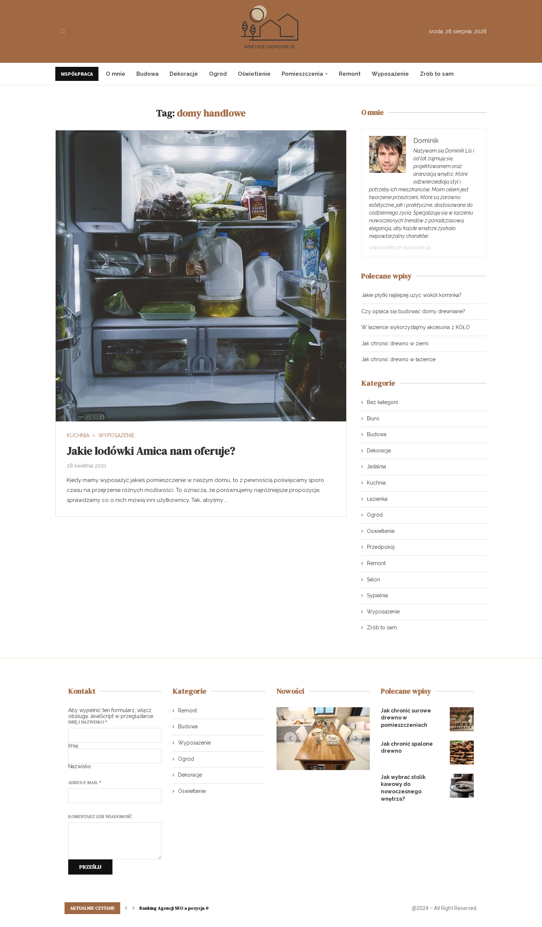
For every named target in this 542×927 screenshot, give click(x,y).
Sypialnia (377, 595)
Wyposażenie (390, 74)
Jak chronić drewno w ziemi (394, 343)
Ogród (218, 74)
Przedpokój (381, 547)
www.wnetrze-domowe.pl (400, 247)
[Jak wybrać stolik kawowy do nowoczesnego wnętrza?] (462, 786)
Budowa (147, 74)
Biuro (373, 418)
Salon (373, 579)
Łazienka (377, 499)
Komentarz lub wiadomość (100, 817)
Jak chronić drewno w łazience (398, 359)
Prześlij (90, 866)
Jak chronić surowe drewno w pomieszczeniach (406, 718)
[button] (290, 739)
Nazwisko (79, 766)
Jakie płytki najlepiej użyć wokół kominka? (411, 295)
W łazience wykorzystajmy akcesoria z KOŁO (415, 327)
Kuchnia (376, 483)
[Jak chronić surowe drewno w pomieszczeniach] (462, 719)
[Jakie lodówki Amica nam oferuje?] (201, 275)
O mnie (115, 74)
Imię (73, 746)
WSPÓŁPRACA (77, 74)
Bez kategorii (382, 402)
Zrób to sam (437, 74)
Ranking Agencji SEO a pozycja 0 (173, 908)
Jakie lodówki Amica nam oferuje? (151, 450)
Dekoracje (184, 74)
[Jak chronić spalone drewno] (462, 752)
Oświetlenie (254, 74)
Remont (350, 74)
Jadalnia (376, 466)
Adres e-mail (84, 783)
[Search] (62, 31)
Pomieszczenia (302, 74)
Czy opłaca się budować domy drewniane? (413, 311)
